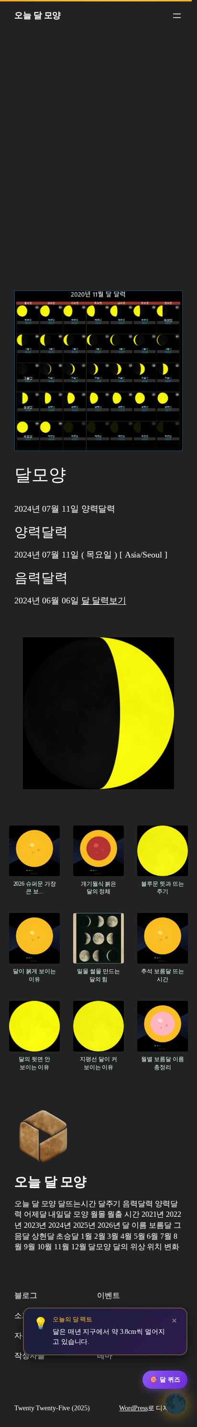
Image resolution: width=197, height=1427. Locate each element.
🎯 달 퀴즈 (165, 1379)
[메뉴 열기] (177, 15)
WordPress (133, 1408)
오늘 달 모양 (37, 15)
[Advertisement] (98, 163)
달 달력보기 (103, 600)
